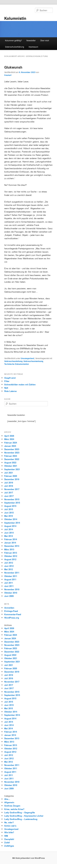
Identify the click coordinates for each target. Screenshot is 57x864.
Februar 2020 (10, 475)
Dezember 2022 (11, 459)
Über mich (44, 40)
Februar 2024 (10, 442)
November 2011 (11, 572)
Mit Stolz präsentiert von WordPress (28, 858)
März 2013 (9, 549)
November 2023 (11, 452)
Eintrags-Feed (11, 610)
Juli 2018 (8, 485)
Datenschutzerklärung (14, 46)
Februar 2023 (10, 455)
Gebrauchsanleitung (13, 361)
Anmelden (9, 607)
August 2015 (10, 505)
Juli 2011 (8, 582)
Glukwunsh (13, 67)
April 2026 (9, 435)
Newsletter (31, 40)
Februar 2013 (10, 552)
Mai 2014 (8, 535)
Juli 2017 (8, 492)
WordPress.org (11, 617)
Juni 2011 (9, 586)
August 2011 (10, 579)
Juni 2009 (9, 595)
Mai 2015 (8, 515)
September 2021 (12, 469)
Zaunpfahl (9, 839)
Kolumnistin (15, 18)
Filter (6, 381)
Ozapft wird (10, 377)
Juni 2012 (9, 565)
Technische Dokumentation (16, 364)
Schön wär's (10, 825)
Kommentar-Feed (12, 614)
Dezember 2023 (11, 449)
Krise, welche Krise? (14, 809)
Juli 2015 (8, 509)
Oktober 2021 (10, 465)
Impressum (33, 46)
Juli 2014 (8, 529)
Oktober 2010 (10, 592)
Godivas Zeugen (12, 805)
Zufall (7, 842)
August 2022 (10, 462)
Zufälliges (9, 845)
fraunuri (7, 75)
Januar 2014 (10, 542)
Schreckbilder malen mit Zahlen (20, 384)
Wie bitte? (9, 832)
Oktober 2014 (10, 519)
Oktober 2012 (10, 556)
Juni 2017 (9, 495)
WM (6, 835)
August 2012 (10, 559)
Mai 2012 (8, 569)
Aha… (7, 798)
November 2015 (11, 499)
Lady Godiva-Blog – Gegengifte (19, 812)
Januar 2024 (10, 445)
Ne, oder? (9, 822)
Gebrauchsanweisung (33, 361)
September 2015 (12, 502)
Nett (6, 387)
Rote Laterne (10, 391)
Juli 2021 (8, 472)
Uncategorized (27, 358)
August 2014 (10, 525)
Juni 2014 (9, 532)
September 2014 (12, 522)
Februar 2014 (10, 539)
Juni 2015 (9, 512)
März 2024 (9, 439)
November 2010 (11, 589)
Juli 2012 (8, 562)
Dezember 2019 (11, 479)
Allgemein (9, 802)
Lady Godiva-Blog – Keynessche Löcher (23, 815)
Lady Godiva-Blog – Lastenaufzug (20, 819)
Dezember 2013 (11, 545)
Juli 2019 (8, 482)
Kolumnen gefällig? (13, 40)
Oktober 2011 (10, 576)
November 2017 (11, 489)
